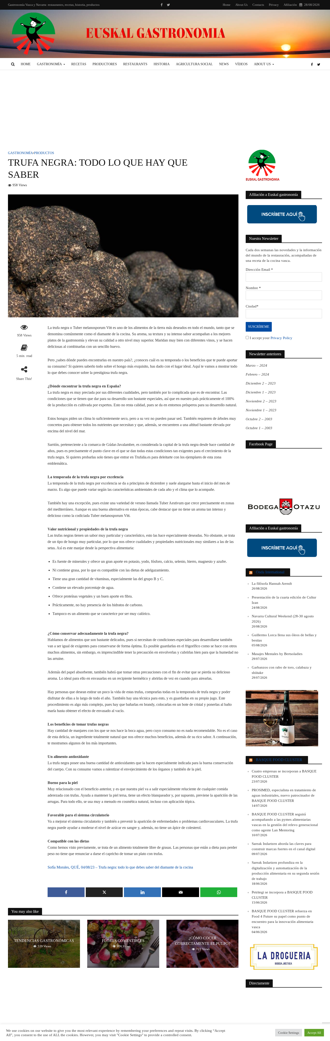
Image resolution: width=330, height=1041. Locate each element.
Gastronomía (49, 64)
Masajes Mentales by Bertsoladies (277, 654)
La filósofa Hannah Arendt (272, 583)
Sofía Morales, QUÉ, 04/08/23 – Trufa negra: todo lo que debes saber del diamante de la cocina (120, 867)
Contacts (258, 5)
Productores (105, 64)
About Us (241, 5)
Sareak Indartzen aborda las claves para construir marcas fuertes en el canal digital (283, 846)
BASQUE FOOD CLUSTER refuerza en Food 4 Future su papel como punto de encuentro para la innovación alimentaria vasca (282, 919)
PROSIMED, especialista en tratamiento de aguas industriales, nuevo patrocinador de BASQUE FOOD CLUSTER (284, 795)
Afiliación (290, 5)
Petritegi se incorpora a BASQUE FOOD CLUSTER (282, 894)
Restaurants (135, 64)
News (224, 64)
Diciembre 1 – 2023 (261, 392)
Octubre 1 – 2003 (259, 428)
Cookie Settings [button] (288, 1032)
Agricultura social (194, 64)
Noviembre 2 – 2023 (261, 401)
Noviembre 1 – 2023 (261, 410)
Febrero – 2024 (257, 374)
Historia (162, 64)
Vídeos (241, 64)
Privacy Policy (281, 338)
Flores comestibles (123, 941)
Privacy (274, 5)
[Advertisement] (165, 113)
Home (226, 5)
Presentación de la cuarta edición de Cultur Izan (284, 600)
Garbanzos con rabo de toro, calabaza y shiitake (282, 670)
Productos (44, 153)
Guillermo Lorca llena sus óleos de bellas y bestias (284, 637)
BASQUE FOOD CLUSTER (279, 760)
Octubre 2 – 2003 (259, 419)
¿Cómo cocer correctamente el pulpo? (202, 941)
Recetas (78, 64)
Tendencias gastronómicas (44, 941)
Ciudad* (252, 306)
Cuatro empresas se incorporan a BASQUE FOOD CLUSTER (284, 773)
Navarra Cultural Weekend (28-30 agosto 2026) (283, 618)
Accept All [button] (314, 1032)
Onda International (270, 572)
